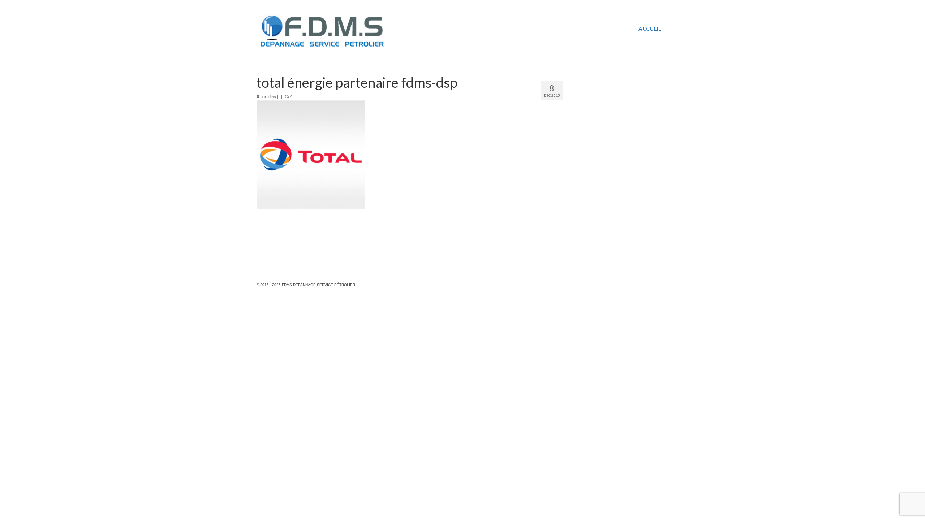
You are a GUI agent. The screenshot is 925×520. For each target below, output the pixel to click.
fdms (271, 97)
